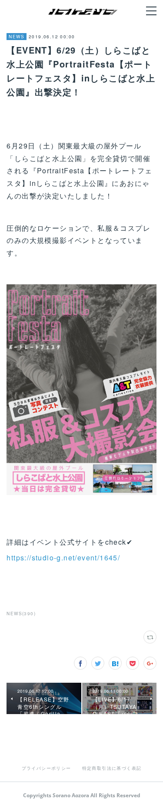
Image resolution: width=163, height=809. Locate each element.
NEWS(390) (21, 613)
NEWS (16, 37)
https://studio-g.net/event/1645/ (63, 558)
